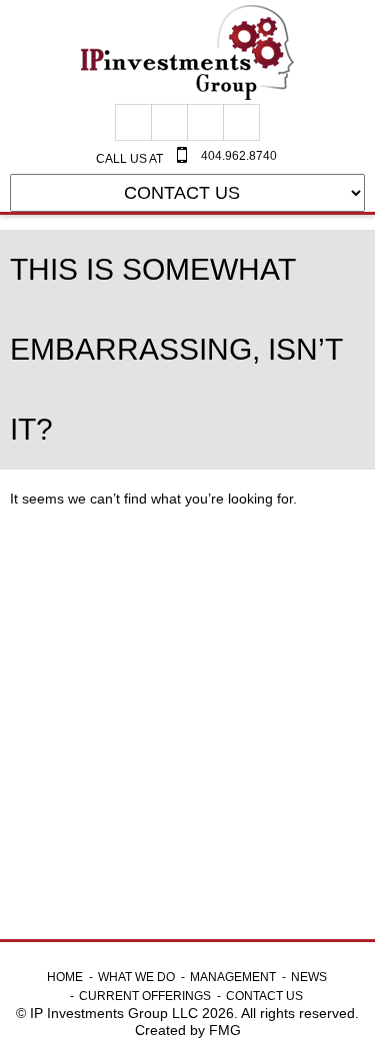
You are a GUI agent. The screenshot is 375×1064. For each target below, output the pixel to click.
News (309, 977)
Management (233, 977)
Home (65, 977)
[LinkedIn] (241, 122)
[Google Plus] (169, 122)
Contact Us (264, 996)
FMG (225, 1030)
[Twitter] (205, 122)
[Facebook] (133, 122)
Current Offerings (145, 996)
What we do (136, 977)
